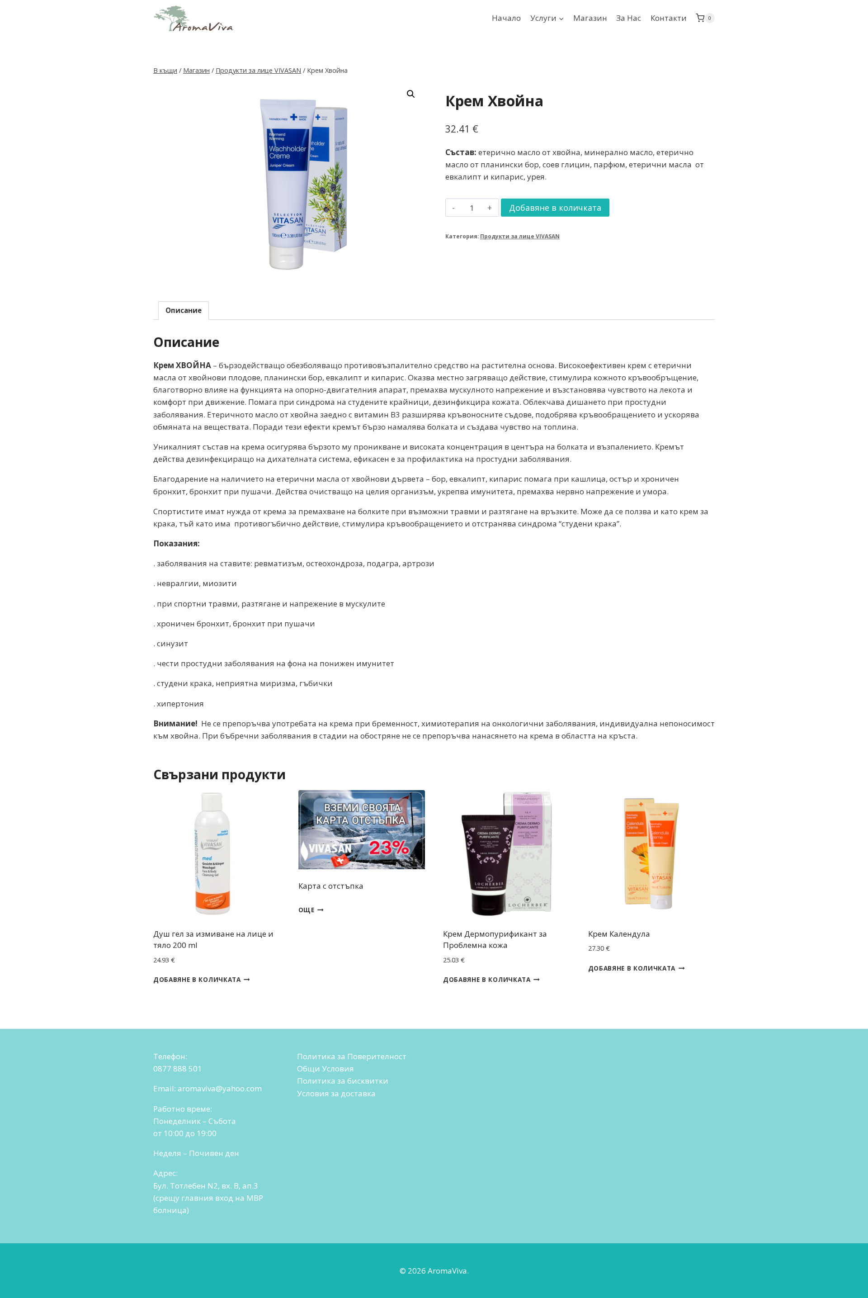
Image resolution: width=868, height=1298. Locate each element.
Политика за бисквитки (342, 1080)
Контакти (669, 18)
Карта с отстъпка (330, 886)
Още (306, 909)
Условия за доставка (336, 1093)
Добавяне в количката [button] (197, 979)
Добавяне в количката (555, 207)
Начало (506, 18)
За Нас (628, 18)
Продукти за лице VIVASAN (520, 236)
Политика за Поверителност (351, 1056)
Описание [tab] (183, 310)
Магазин (590, 18)
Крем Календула (619, 933)
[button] (411, 94)
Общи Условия (325, 1068)
